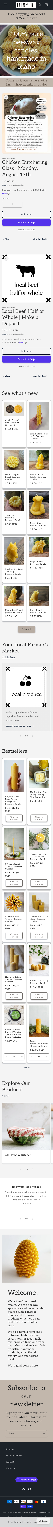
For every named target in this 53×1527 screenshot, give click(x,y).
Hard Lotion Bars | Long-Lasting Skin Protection (38, 794)
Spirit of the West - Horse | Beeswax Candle (14, 571)
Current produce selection (19, 725)
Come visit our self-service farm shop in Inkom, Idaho (26, 83)
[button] (6, 5)
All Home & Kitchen (18, 1155)
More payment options (26, 229)
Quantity (5, 198)
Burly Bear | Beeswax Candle (38, 611)
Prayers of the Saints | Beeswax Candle (38, 477)
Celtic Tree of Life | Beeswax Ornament (12, 422)
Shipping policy (42, 1517)
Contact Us (11, 1462)
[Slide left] (20, 736)
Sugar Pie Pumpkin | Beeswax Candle (13, 518)
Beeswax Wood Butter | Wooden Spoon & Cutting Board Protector (13, 1033)
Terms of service (27, 1517)
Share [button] (7, 239)
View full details (40, 239)
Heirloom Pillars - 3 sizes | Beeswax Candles (14, 979)
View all (26, 629)
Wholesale (10, 1468)
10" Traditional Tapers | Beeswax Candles (13, 866)
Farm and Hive (15, 1512)
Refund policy (44, 1512)
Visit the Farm (8, 657)
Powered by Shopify (29, 1512)
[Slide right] (33, 736)
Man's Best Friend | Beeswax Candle (14, 611)
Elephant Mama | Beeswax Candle (38, 562)
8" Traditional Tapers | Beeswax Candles (13, 919)
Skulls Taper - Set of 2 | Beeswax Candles (38, 436)
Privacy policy (13, 1517)
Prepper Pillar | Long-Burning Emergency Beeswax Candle (13, 800)
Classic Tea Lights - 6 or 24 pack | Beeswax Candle (38, 856)
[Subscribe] (44, 1433)
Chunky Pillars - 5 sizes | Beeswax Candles (39, 919)
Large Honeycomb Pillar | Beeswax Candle (39, 1043)
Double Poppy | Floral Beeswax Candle (12, 477)
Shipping (5, 185)
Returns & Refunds (14, 1455)
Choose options (14, 818)
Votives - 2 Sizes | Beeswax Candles (39, 982)
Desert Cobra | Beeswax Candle (38, 524)
